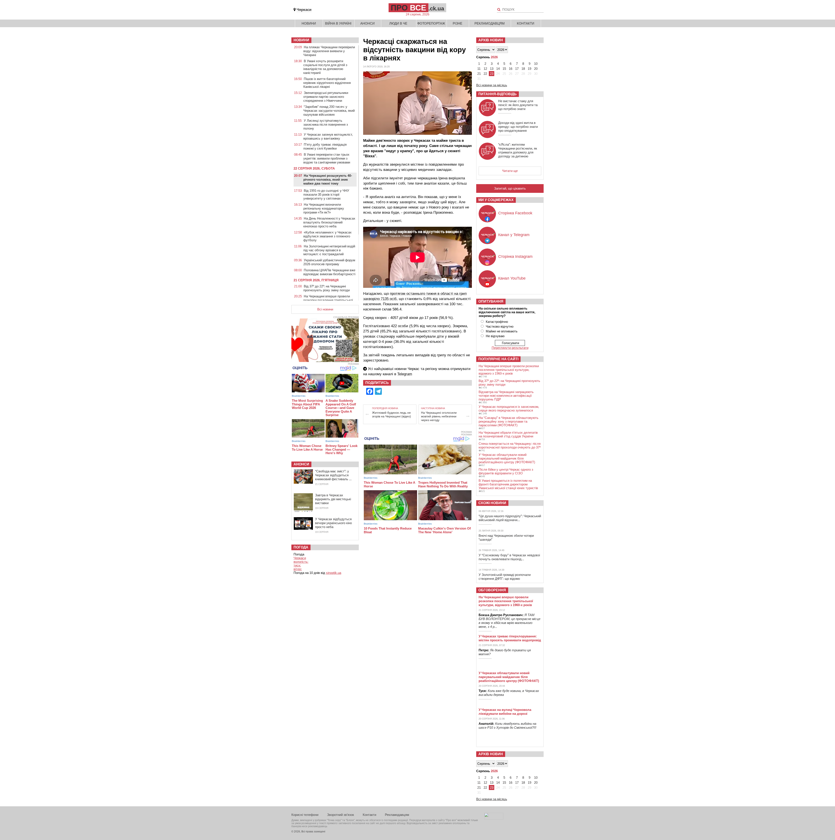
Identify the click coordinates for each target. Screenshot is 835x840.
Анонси (367, 23)
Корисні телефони (304, 815)
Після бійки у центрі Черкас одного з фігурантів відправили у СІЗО (506, 471)
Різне (457, 23)
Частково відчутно (499, 326)
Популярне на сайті (498, 359)
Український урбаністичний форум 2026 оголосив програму (329, 262)
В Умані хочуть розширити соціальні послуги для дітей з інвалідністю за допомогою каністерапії (325, 67)
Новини (309, 23)
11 (479, 68)
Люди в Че (398, 23)
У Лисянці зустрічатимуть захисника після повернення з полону (325, 124)
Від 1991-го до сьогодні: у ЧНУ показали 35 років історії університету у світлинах (326, 194)
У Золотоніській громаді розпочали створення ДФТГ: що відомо (505, 576)
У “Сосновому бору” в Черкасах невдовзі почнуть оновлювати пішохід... (509, 557)
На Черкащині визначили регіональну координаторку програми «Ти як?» (323, 208)
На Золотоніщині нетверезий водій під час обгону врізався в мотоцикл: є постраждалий (329, 250)
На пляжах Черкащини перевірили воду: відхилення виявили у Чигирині (329, 51)
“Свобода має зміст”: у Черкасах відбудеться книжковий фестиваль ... (333, 475)
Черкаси (304, 10)
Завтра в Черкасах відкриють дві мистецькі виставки (333, 499)
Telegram (404, 374)
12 (485, 68)
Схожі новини (492, 503)
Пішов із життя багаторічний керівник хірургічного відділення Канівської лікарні (327, 82)
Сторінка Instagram (515, 256)
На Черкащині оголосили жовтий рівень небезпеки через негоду (439, 416)
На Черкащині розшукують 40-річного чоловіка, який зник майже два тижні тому (327, 179)
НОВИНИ (301, 40)
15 (504, 68)
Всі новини (325, 309)
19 (529, 68)
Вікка (369, 156)
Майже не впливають (502, 331)
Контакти (525, 23)
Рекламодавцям (489, 23)
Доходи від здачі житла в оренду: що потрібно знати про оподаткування (518, 126)
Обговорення (492, 590)
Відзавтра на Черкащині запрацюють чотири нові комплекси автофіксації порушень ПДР (506, 395)
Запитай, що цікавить (510, 188)
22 (485, 73)
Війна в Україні (338, 23)
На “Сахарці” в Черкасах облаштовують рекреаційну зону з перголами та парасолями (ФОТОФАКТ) (508, 421)
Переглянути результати (510, 348)
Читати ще (510, 171)
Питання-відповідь (497, 94)
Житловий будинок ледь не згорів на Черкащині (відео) (391, 414)
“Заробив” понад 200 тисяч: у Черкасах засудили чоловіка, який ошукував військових (329, 110)
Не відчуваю (495, 336)
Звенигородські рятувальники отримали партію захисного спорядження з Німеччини (325, 96)
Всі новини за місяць (491, 85)
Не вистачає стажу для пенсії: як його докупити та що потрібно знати (518, 105)
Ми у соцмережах (496, 200)
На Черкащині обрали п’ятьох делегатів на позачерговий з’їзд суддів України (508, 434)
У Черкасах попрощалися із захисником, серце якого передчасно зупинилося (509, 408)
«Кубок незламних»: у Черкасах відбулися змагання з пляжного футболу (327, 236)
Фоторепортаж (431, 23)
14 (498, 68)
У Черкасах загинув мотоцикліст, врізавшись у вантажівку (328, 136)
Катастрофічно (497, 321)
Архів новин (490, 40)
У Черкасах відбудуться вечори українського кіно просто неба (333, 523)
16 (510, 68)
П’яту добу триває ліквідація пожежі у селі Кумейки (325, 146)
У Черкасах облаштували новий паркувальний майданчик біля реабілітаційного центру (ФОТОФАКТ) (507, 458)
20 (536, 68)
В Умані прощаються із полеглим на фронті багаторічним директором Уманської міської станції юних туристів (508, 484)
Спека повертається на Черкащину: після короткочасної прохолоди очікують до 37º (510, 445)
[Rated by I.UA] (493, 818)
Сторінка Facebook (515, 213)
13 (491, 68)
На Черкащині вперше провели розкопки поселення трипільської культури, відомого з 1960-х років (328, 300)
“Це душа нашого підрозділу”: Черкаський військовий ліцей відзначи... (510, 518)
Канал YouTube (512, 278)
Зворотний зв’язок (340, 815)
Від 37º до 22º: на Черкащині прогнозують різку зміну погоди (326, 288)
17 (517, 68)
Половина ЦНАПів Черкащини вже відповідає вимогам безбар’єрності (329, 272)
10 (536, 63)
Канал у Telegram (513, 235)
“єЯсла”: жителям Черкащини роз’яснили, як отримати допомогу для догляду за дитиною (517, 150)
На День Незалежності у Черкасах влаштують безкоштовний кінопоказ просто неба (329, 222)
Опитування (490, 301)
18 (523, 68)
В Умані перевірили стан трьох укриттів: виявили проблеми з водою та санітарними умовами (326, 158)
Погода (301, 547)
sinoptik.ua (333, 573)
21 (479, 73)
